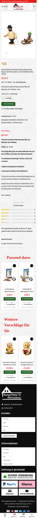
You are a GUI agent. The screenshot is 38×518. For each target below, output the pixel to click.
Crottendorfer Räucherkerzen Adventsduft (10, 291)
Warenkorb (5, 426)
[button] (10, 299)
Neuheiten (13, 120)
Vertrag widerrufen (9, 436)
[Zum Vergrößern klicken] (7, 53)
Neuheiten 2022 (22, 120)
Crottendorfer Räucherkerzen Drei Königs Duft (26, 291)
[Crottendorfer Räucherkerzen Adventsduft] (9, 275)
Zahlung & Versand (7, 464)
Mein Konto (6, 419)
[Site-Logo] (18, 6)
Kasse (4, 422)
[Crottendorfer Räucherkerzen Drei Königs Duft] (27, 275)
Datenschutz (6, 449)
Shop (4, 430)
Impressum (5, 453)
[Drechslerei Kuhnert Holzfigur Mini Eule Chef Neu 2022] (27, 348)
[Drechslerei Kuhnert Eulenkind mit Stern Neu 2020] (9, 348)
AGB (4, 456)
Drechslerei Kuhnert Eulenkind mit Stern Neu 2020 (9, 364)
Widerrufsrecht (6, 460)
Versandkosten (21, 82)
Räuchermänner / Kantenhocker (11, 122)
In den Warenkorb (8, 104)
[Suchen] (34, 6)
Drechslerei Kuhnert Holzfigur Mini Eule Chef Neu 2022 (27, 364)
